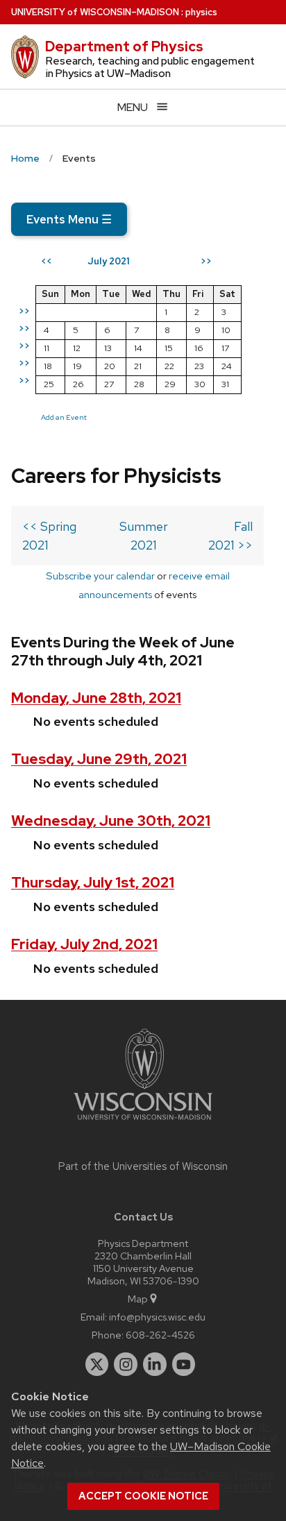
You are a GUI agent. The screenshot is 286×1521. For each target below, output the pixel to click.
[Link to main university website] (143, 1122)
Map (138, 1298)
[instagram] (125, 1364)
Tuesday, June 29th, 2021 (99, 758)
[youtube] (184, 1364)
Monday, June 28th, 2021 (96, 697)
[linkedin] (155, 1364)
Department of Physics (124, 46)
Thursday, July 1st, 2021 (92, 882)
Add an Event (64, 417)
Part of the (143, 1166)
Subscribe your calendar (100, 575)
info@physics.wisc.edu (157, 1316)
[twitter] (97, 1364)
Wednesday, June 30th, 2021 (110, 820)
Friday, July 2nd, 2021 (84, 944)
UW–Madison (95, 12)
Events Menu (69, 219)
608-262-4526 (160, 1334)
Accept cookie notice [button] (143, 1496)
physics (201, 12)
